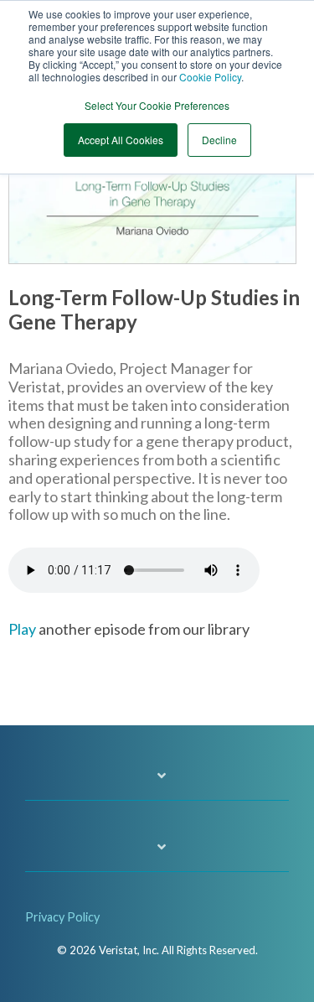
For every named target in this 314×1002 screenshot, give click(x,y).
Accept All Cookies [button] (120, 139)
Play (22, 629)
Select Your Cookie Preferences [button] (157, 105)
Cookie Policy (210, 77)
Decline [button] (219, 139)
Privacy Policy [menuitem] (62, 917)
